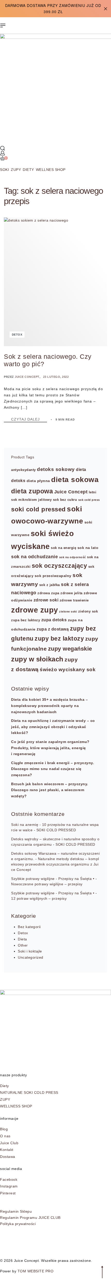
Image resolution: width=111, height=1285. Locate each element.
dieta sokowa (75, 480)
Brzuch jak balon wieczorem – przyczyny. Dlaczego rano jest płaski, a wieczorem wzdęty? (49, 790)
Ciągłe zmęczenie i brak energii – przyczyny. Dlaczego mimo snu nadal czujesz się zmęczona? (52, 769)
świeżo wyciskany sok (68, 669)
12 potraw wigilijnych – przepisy (39, 898)
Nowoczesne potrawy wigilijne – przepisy (47, 884)
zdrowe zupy (34, 610)
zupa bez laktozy (25, 620)
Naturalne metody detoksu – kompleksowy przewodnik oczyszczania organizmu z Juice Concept (55, 864)
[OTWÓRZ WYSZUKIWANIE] (2, 148)
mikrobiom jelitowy (35, 500)
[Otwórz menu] (3, 25)
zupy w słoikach (37, 659)
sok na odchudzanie (34, 556)
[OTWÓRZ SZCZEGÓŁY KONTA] (2, 153)
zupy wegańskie (70, 648)
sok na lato (88, 548)
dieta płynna (38, 481)
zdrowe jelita (71, 593)
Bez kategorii (29, 927)
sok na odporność (72, 557)
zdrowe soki (46, 600)
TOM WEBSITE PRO (36, 1271)
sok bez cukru (65, 500)
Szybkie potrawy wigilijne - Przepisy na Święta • (52, 879)
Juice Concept (27, 376)
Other (23, 945)
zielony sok (88, 611)
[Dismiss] (105, 8)
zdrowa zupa (48, 593)
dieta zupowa (32, 491)
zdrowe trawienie (74, 600)
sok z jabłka (49, 585)
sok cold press (89, 499)
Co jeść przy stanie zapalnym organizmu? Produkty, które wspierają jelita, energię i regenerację (50, 748)
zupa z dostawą (53, 629)
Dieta (22, 939)
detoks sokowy (56, 469)
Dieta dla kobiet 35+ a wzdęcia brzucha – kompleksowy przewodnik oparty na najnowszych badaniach (49, 705)
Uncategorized (30, 957)
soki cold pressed (38, 509)
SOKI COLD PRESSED (56, 830)
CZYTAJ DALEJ (29, 419)
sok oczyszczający (59, 565)
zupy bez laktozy (59, 638)
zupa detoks (54, 619)
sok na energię (63, 548)
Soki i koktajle (30, 951)
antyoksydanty (23, 470)
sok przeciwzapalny (53, 576)
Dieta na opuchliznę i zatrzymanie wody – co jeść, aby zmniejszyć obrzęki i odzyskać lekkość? (53, 727)
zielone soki (68, 611)
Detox (17, 334)
